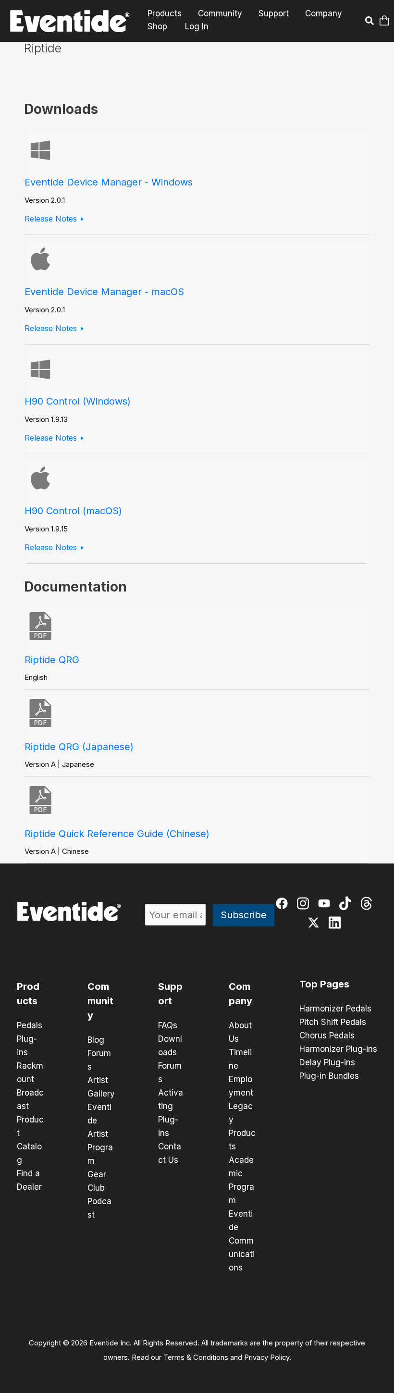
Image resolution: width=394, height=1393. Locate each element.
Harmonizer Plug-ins (338, 1049)
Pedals (29, 1025)
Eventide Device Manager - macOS (104, 291)
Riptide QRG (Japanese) (79, 746)
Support (274, 14)
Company (323, 14)
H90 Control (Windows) (78, 401)
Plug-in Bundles (329, 1076)
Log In (197, 26)
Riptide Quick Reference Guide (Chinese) (117, 833)
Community (220, 14)
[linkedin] (335, 923)
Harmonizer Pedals (335, 1008)
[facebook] (282, 904)
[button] (369, 22)
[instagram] (304, 904)
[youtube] (325, 904)
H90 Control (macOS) (73, 511)
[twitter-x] (314, 923)
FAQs (167, 1025)
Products (165, 14)
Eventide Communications (242, 1240)
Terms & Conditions (195, 1357)
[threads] (367, 904)
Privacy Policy (266, 1357)
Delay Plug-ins (327, 1062)
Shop (157, 26)
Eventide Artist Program (100, 1134)
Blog (95, 1040)
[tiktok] (346, 904)
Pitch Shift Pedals (332, 1022)
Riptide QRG (52, 660)
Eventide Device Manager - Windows (109, 182)
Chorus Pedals (327, 1035)
